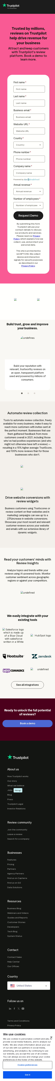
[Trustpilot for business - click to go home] (10, 7)
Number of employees (26, 198)
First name (19, 82)
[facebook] (14, 1008)
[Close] (51, 1037)
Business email (21, 110)
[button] (28, 215)
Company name (22, 166)
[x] (18, 1008)
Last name (19, 96)
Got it (27, 1074)
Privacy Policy (28, 266)
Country (17, 138)
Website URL (20, 124)
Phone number (21, 152)
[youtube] (22, 1008)
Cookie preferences (27, 1065)
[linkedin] (10, 1008)
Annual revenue (21, 184)
